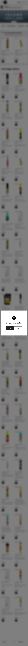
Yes (10, 328)
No (18, 328)
